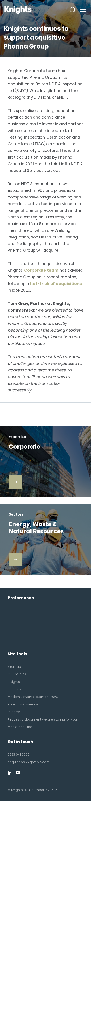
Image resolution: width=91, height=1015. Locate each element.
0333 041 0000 (19, 754)
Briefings (14, 689)
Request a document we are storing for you (42, 719)
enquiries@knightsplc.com (29, 762)
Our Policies (17, 674)
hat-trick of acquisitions (56, 283)
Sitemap (14, 666)
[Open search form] (73, 10)
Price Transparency (23, 704)
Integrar (14, 712)
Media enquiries (20, 727)
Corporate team (41, 270)
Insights (14, 681)
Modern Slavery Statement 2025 (33, 697)
